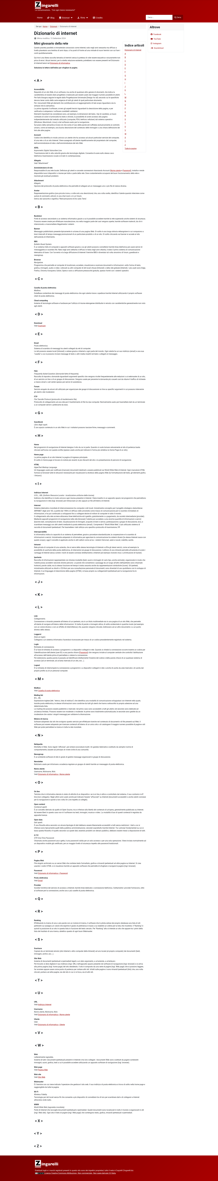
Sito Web (41, 1077)
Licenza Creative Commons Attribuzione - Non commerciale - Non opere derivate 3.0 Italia (80, 1173)
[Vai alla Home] (46, 1163)
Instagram (157, 43)
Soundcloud (159, 48)
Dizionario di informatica (60, 63)
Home (40, 18)
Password (127, 170)
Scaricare (42, 326)
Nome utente (116, 170)
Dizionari (66, 18)
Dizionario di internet (133, 50)
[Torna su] (214, 1176)
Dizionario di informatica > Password (53, 873)
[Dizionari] (71, 18)
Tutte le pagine (130, 148)
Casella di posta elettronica (49, 691)
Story (82, 18)
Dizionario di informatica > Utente (51, 1025)
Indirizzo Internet (44, 1004)
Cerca (179, 17)
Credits (99, 18)
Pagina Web (43, 1070)
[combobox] (159, 17)
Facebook (157, 34)
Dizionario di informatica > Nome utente (54, 774)
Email (40, 881)
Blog (52, 18)
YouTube (157, 39)
